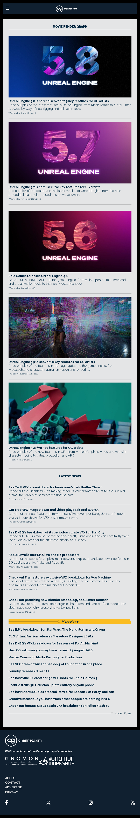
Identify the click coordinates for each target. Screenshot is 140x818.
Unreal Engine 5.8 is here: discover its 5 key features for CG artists (59, 101)
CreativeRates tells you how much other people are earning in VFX (59, 699)
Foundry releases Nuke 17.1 (29, 671)
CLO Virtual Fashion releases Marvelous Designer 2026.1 (51, 636)
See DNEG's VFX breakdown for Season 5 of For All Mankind (53, 643)
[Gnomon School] (21, 761)
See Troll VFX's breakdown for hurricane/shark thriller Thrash (55, 487)
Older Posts (123, 713)
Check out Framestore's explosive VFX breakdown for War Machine (60, 577)
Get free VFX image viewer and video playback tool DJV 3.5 (54, 510)
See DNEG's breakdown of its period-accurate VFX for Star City (56, 532)
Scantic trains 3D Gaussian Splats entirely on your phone (52, 685)
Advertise (13, 787)
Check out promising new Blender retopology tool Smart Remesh (58, 600)
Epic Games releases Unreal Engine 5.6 (38, 276)
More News (70, 621)
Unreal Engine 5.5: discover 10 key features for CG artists (52, 362)
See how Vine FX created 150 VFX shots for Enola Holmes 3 (53, 678)
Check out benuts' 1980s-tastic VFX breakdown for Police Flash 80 (59, 706)
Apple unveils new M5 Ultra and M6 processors (44, 555)
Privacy (11, 792)
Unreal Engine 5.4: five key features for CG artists (46, 448)
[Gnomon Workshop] (56, 761)
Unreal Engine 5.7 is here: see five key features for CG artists (54, 187)
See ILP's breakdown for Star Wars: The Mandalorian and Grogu (57, 629)
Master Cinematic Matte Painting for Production (45, 657)
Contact (12, 782)
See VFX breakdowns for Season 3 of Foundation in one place (55, 664)
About (10, 778)
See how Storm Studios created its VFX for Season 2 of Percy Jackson (61, 692)
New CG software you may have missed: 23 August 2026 (51, 650)
